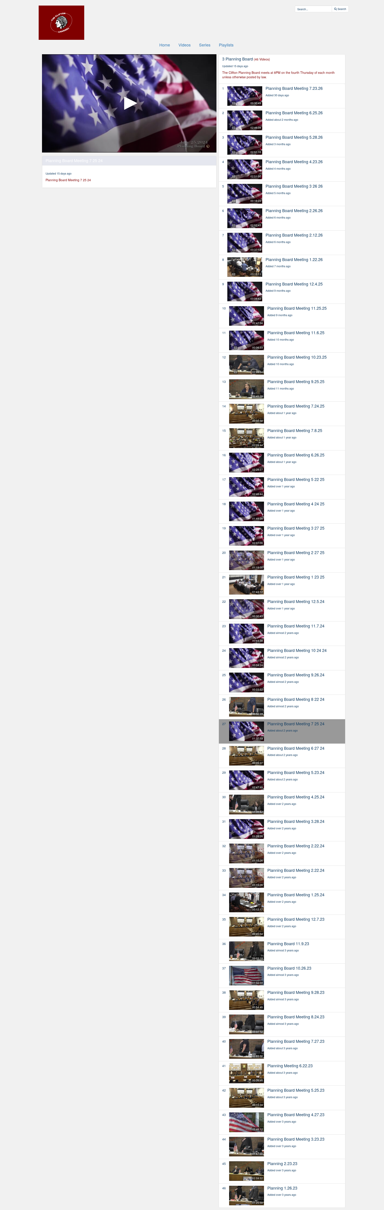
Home (164, 45)
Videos (184, 45)
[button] (129, 103)
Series (204, 45)
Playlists (226, 45)
